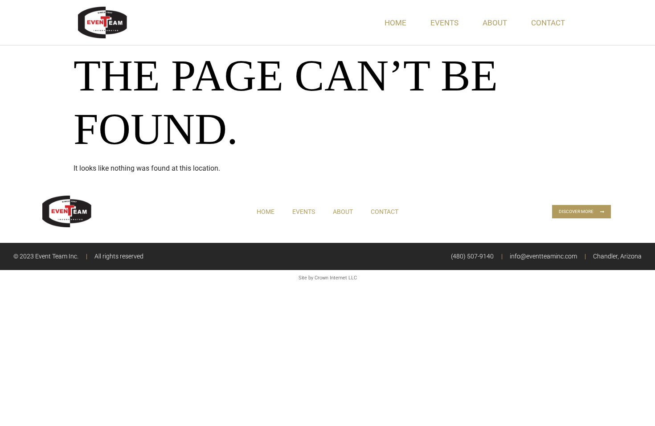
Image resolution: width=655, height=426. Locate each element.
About (495, 22)
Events (444, 22)
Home (395, 22)
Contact (548, 22)
